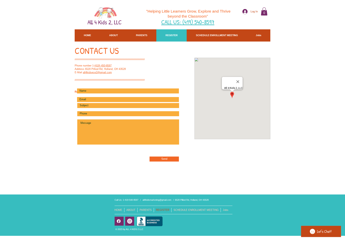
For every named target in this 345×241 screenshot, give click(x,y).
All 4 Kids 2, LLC (104, 22)
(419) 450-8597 (103, 65)
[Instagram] (129, 221)
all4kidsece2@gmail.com (97, 72)
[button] (264, 11)
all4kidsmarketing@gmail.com (157, 200)
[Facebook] (118, 221)
